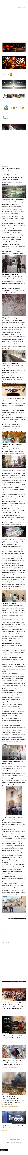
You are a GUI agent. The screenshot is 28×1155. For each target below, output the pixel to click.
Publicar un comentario (13, 1040)
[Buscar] (25, 2)
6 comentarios (11, 1130)
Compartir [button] (4, 930)
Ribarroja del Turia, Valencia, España (15, 936)
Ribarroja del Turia (14, 934)
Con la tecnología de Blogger (15, 1139)
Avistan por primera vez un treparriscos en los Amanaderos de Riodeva (13, 1063)
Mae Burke (18, 1142)
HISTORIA (9, 932)
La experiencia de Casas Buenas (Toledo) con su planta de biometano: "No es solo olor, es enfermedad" (13, 1005)
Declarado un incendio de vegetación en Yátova (13, 1036)
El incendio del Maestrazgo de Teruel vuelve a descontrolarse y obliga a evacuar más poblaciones (13, 1100)
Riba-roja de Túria (6, 934)
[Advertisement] (14, 24)
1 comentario (11, 1011)
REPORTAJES (18, 932)
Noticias (13, 932)
